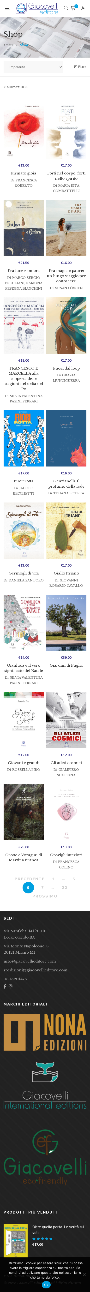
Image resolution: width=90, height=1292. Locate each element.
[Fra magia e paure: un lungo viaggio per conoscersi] (66, 228)
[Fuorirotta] (24, 438)
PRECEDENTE (30, 879)
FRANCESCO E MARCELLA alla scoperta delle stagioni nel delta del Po (24, 378)
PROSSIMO (45, 896)
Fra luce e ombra (24, 270)
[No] (84, 1274)
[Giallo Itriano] (66, 530)
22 (65, 887)
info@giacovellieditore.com (30, 961)
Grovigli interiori (66, 855)
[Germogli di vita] (24, 530)
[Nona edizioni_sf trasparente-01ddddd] (45, 1032)
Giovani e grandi (23, 762)
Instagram (10, 986)
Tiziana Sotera (68, 493)
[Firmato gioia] (24, 130)
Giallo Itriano (66, 573)
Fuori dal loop (66, 368)
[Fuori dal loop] (66, 325)
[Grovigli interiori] (66, 812)
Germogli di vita (24, 573)
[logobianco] (45, 1085)
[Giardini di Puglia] (66, 623)
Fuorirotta (23, 481)
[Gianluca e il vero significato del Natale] (24, 623)
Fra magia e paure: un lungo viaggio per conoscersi (66, 275)
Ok (46, 1285)
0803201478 (15, 979)
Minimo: (18, 87)
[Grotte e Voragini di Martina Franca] (24, 812)
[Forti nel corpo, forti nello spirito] (66, 130)
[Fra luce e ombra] (24, 228)
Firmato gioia (23, 173)
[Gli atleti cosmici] (66, 720)
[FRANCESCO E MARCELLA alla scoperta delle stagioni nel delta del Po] (24, 325)
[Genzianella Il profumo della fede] (66, 438)
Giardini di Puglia (66, 665)
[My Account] (83, 8)
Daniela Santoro (26, 580)
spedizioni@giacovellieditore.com (35, 970)
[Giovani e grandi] (24, 720)
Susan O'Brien (69, 288)
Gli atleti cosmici (66, 762)
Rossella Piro (26, 770)
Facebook (5, 986)
